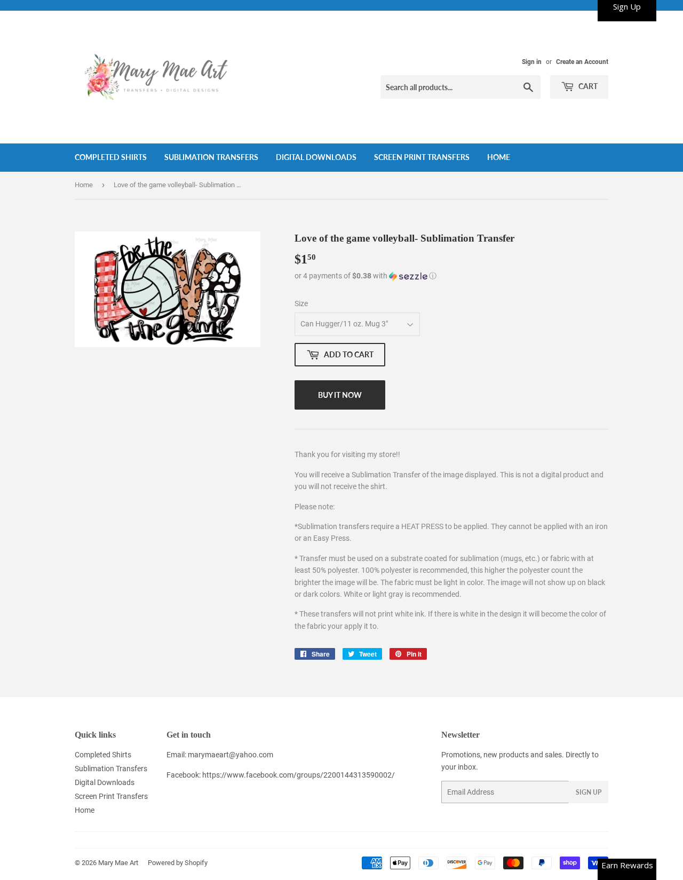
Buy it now (340, 394)
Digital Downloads (316, 157)
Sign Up (588, 792)
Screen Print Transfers (422, 157)
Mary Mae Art (118, 863)
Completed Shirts (111, 157)
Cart (587, 86)
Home (498, 157)
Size (301, 303)
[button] (451, 276)
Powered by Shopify (178, 863)
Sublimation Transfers (211, 157)
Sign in (532, 62)
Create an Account (582, 62)
